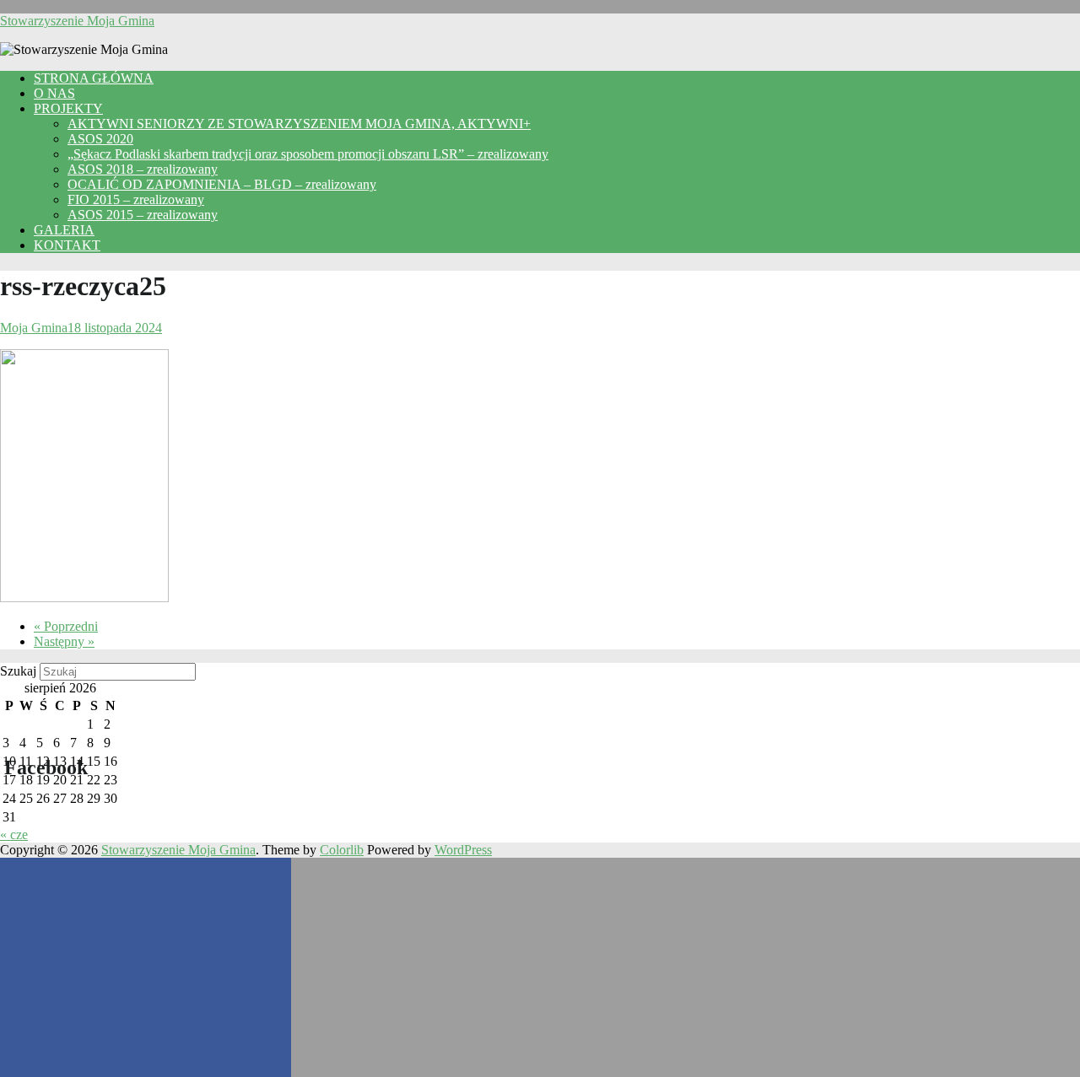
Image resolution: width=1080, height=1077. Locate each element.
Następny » (64, 641)
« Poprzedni (66, 626)
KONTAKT (67, 245)
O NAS (54, 93)
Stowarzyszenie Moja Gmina (77, 20)
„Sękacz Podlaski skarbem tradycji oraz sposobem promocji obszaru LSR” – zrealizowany (308, 154)
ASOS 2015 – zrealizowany (143, 214)
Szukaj (18, 671)
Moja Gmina (34, 327)
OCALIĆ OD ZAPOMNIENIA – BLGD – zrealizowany (222, 184)
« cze (14, 834)
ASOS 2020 (100, 139)
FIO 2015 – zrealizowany (136, 199)
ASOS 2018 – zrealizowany (143, 169)
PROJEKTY (68, 108)
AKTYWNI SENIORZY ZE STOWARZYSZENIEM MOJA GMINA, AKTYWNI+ (299, 123)
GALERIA (64, 230)
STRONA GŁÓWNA (94, 78)
